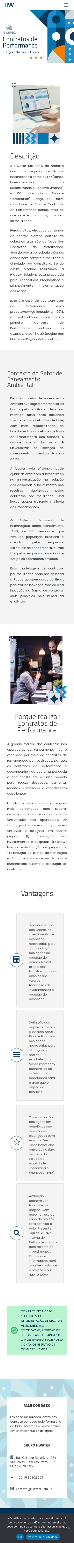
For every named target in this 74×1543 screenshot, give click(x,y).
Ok (20, 1537)
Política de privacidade (43, 1537)
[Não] (69, 1528)
